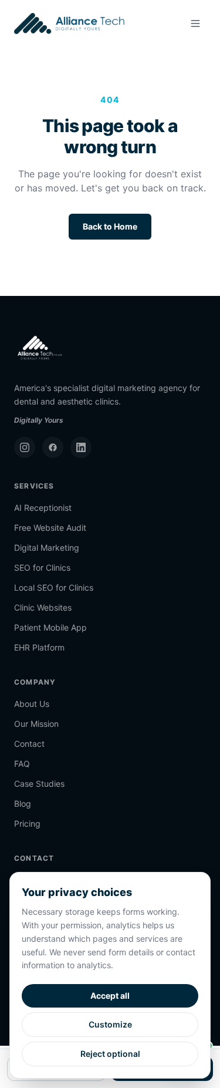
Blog (22, 804)
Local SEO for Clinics (53, 587)
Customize (110, 1024)
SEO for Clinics (42, 567)
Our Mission (36, 724)
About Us (31, 704)
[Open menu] (195, 23)
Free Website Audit (50, 528)
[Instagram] (24, 447)
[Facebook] (52, 447)
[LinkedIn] (81, 447)
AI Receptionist (43, 508)
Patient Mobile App (50, 627)
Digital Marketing (46, 548)
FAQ (22, 764)
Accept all (110, 996)
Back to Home (110, 226)
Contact (29, 744)
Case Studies (39, 784)
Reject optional (110, 1054)
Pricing (27, 823)
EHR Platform (39, 647)
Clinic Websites (43, 607)
